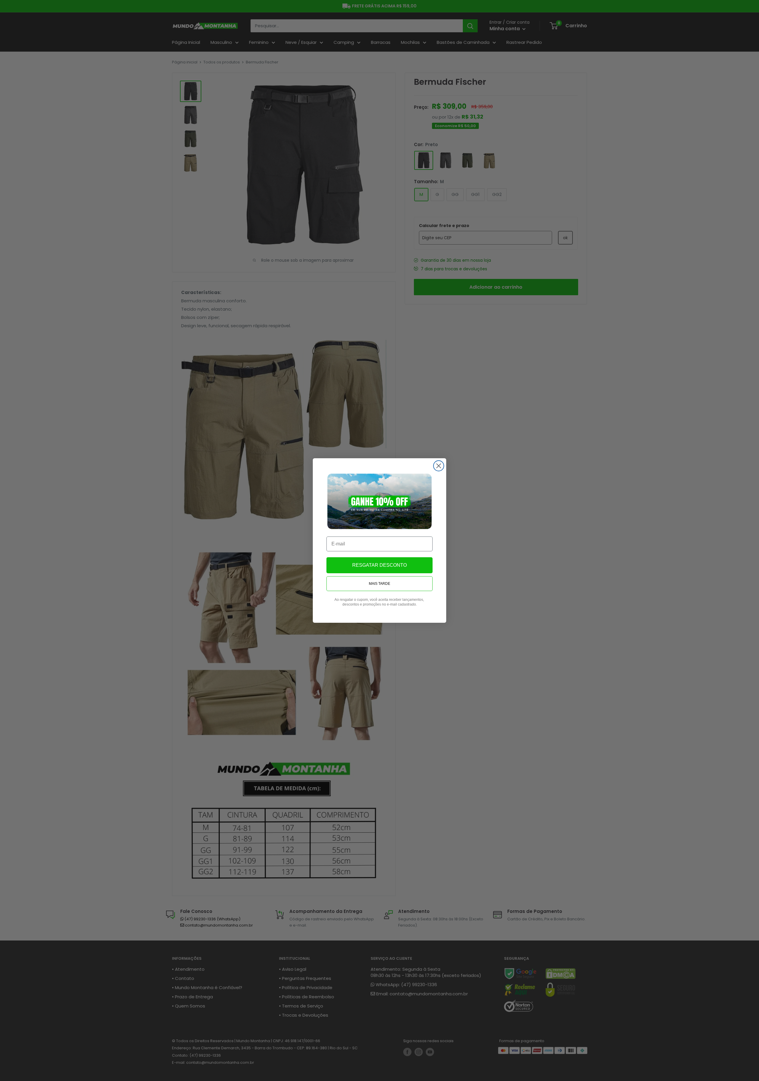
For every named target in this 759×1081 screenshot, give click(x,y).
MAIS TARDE (379, 584)
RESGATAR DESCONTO (379, 565)
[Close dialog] (438, 466)
